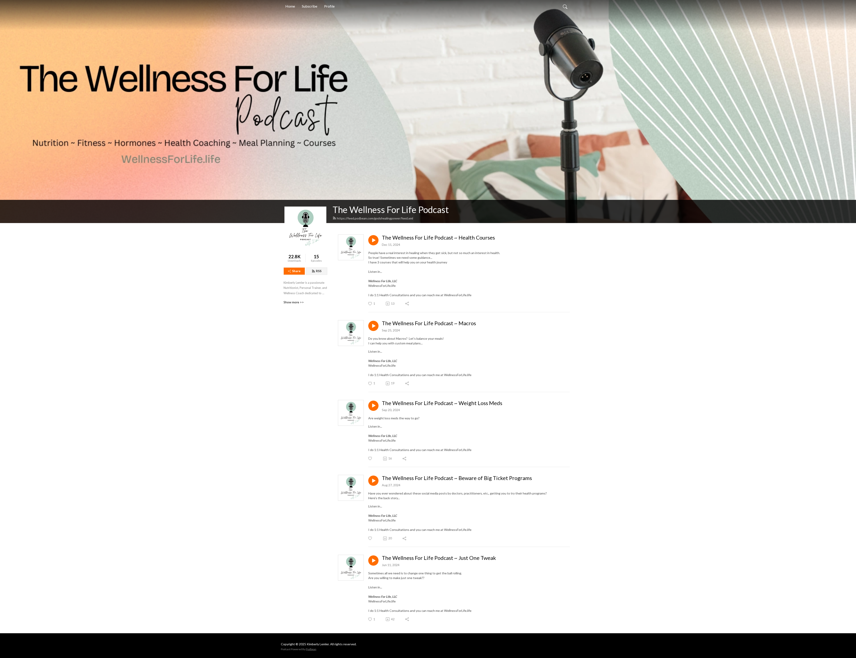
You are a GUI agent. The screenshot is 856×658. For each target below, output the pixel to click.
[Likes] (370, 458)
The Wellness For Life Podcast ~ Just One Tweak (439, 558)
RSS (318, 271)
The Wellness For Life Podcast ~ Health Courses (438, 237)
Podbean (311, 649)
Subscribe (309, 6)
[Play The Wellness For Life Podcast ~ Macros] (373, 326)
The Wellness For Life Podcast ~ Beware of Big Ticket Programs (457, 478)
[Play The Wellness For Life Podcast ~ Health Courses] (373, 240)
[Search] (565, 6)
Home (290, 6)
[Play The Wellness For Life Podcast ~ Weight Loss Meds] (373, 406)
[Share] (407, 303)
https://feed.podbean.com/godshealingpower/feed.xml (375, 218)
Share (296, 271)
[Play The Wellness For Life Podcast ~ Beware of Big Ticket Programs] (373, 481)
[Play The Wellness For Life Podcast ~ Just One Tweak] (373, 560)
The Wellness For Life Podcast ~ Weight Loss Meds (442, 403)
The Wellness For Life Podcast (391, 209)
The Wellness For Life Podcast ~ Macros (429, 323)
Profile (329, 6)
